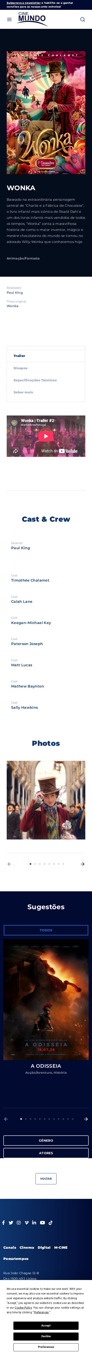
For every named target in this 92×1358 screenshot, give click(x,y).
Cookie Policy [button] (23, 1307)
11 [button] (68, 1119)
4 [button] (44, 864)
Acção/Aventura (38, 1073)
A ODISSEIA (46, 1066)
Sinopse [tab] (20, 368)
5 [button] (49, 864)
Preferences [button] (41, 1312)
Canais (9, 1247)
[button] (9, 864)
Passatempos (16, 1259)
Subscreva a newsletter (24, 2)
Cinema (27, 1247)
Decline (46, 1336)
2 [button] (35, 864)
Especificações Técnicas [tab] (35, 380)
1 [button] (30, 864)
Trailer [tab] (19, 356)
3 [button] (40, 864)
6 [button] (54, 864)
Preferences (46, 1347)
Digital (44, 1247)
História (60, 1073)
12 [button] (72, 1119)
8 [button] (63, 864)
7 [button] (58, 864)
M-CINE (61, 1247)
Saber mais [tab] (23, 392)
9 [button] (58, 1119)
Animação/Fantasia (23, 258)
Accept (46, 1325)
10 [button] (63, 1119)
